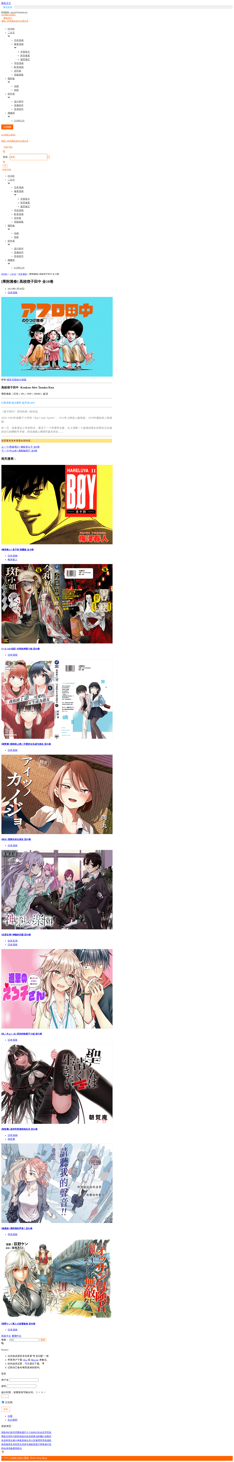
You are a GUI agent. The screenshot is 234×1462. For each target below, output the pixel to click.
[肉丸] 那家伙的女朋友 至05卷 (16, 839)
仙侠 (6, 1448)
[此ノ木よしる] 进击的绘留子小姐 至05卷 (21, 1033)
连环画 (17, 71)
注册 (10, 1416)
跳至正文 (6, 3)
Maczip (35, 1360)
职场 (19, 1436)
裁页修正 (25, 59)
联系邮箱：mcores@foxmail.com (14, 12)
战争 (6, 1440)
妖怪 (33, 1444)
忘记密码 (12, 1420)
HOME (11, 29)
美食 (24, 1440)
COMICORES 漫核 (19, 1458)
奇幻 (8, 1432)
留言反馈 (7, 7)
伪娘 (10, 1448)
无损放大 (25, 52)
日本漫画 (19, 40)
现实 (10, 1444)
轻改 (28, 1436)
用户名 (5, 1380)
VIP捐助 (7, 127)
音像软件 (19, 105)
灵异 (42, 1440)
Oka (25, 1360)
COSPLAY (19, 120)
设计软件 (19, 101)
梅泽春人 (12, 559)
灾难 (28, 1444)
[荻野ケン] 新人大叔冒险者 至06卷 (18, 1323)
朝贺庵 (11, 1139)
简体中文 (6, 1336)
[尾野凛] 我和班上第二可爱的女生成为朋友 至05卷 (26, 744)
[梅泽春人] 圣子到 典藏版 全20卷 (17, 549)
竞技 (49, 1432)
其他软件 (19, 109)
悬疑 (3, 1436)
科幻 (35, 1432)
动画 (16, 86)
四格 (6, 1444)
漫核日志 (7, 18)
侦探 (47, 1436)
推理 (37, 1440)
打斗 (26, 1432)
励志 (24, 1436)
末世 (15, 1444)
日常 (44, 1432)
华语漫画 (19, 63)
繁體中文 (16, 1336)
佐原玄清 (12, 941)
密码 (3, 1386)
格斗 (15, 1440)
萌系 (42, 1444)
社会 (40, 1432)
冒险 (3, 1432)
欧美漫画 (19, 67)
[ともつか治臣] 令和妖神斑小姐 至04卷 (20, 648)
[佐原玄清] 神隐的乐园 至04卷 (16, 934)
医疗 (37, 1444)
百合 (10, 1440)
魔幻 (42, 1436)
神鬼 (19, 1440)
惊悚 (33, 1436)
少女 (31, 1432)
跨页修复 (25, 55)
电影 (16, 90)
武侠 (24, 1444)
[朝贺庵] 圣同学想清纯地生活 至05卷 (19, 1129)
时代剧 (13, 1436)
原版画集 (19, 74)
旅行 (47, 1444)
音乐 (19, 1444)
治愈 (37, 1436)
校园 (23, 379)
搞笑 (9, 379)
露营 (15, 1448)
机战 (47, 1440)
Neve (44, 1458)
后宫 (8, 1436)
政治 (19, 1448)
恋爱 (17, 1432)
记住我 (8, 1402)
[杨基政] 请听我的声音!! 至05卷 (16, 1228)
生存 (28, 1440)
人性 (33, 1440)
